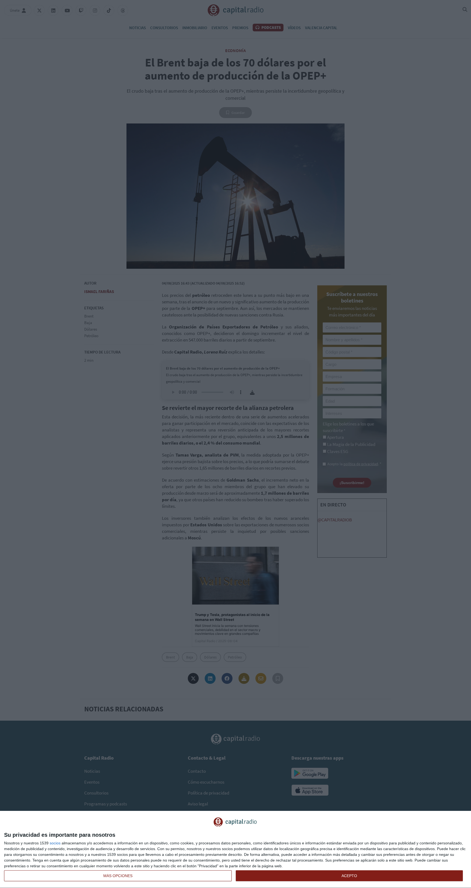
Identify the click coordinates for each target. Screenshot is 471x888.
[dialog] (235, 849)
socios (55, 843)
